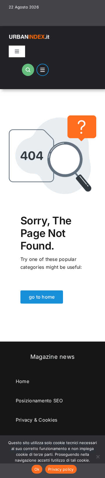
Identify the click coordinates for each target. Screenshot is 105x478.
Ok (37, 469)
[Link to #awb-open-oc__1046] (28, 70)
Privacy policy (61, 469)
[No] (98, 457)
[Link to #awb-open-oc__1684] (42, 70)
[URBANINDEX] (30, 36)
